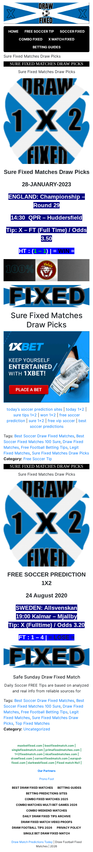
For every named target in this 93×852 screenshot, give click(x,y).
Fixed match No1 (68, 762)
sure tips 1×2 (25, 415)
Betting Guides (47, 47)
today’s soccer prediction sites (34, 409)
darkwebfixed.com (41, 762)
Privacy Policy (69, 827)
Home (13, 31)
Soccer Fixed (72, 31)
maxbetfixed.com (29, 745)
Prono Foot (46, 779)
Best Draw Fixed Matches (32, 787)
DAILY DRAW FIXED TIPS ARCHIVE (47, 816)
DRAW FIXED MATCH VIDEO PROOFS (46, 822)
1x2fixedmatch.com (29, 754)
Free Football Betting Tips (44, 447)
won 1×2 (48, 415)
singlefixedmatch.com (27, 750)
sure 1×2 (36, 420)
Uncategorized (36, 729)
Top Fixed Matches (32, 723)
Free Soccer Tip (39, 31)
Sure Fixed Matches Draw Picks (60, 453)
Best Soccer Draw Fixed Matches (44, 435)
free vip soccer (61, 420)
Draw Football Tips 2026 (32, 827)
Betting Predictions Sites (46, 793)
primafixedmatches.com (62, 750)
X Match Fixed (61, 39)
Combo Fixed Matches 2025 (46, 799)
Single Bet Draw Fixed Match (46, 833)
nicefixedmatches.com (61, 754)
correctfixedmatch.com (51, 758)
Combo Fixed (30, 39)
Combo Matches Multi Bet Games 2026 (46, 805)
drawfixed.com (21, 758)
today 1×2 (75, 409)
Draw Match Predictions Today (32, 842)
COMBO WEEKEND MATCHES (46, 810)
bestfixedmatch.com (59, 745)
